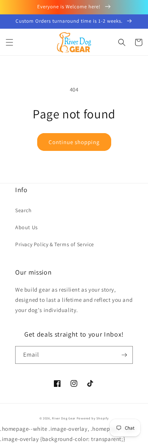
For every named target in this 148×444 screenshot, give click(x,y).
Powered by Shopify (93, 418)
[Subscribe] (124, 355)
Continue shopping (74, 142)
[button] (9, 42)
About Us (26, 227)
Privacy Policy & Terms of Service (54, 244)
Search (23, 210)
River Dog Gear (64, 418)
